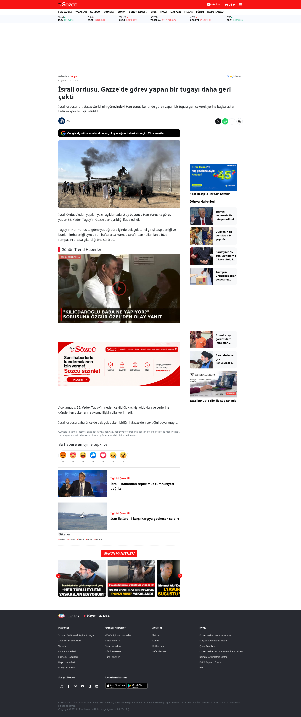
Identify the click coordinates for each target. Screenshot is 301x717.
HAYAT (163, 11)
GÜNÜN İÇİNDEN (138, 11)
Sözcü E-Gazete (113, 651)
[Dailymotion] (90, 686)
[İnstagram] (61, 686)
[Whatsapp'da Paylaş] (225, 121)
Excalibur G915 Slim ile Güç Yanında (213, 400)
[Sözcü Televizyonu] (61, 616)
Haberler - (63, 76)
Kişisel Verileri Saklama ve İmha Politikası (221, 651)
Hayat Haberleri (66, 662)
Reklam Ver (158, 646)
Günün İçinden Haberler (118, 635)
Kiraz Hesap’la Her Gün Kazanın (210, 194)
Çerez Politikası (207, 646)
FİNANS (188, 11)
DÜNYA (121, 11)
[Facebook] (68, 686)
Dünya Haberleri (202, 201)
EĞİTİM (200, 11)
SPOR (153, 11)
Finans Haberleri (67, 651)
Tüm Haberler (112, 656)
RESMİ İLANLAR (215, 11)
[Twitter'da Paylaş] (218, 121)
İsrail (81, 539)
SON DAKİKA (65, 11)
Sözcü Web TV (112, 640)
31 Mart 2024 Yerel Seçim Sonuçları (76, 635)
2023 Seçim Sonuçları (69, 640)
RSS (201, 667)
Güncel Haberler (115, 627)
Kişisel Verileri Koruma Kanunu (215, 635)
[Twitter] (75, 686)
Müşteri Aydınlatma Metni (213, 640)
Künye (155, 640)
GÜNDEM (95, 11)
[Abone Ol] (234, 76)
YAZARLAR (81, 11)
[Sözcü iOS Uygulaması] (115, 685)
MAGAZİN (175, 11)
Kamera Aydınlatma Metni (213, 656)
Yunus (99, 539)
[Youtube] (82, 686)
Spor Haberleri (113, 646)
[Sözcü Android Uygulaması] (137, 685)
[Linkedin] (97, 686)
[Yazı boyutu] (239, 121)
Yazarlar (62, 646)
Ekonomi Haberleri (68, 656)
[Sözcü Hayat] (89, 616)
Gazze (72, 539)
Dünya (73, 76)
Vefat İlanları (159, 651)
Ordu (89, 539)
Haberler (63, 627)
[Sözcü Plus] (104, 616)
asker (63, 539)
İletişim (156, 635)
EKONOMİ (108, 11)
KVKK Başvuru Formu (210, 662)
